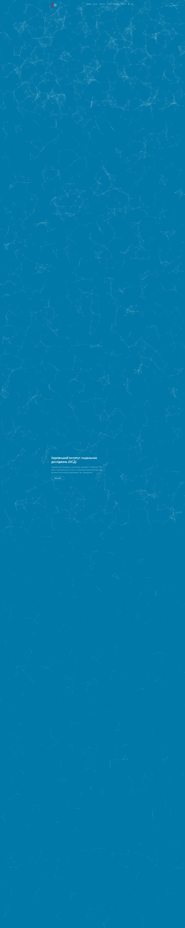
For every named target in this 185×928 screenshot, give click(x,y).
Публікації (116, 4)
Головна (89, 4)
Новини (109, 4)
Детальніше (57, 478)
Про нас (95, 4)
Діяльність (102, 4)
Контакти (123, 4)
